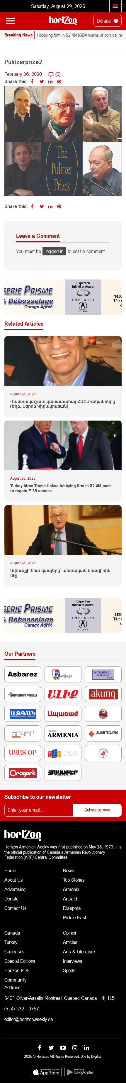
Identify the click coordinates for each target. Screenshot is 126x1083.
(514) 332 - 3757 (21, 1008)
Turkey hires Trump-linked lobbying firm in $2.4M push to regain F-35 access (61, 488)
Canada (12, 932)
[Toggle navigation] (10, 21)
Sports (69, 970)
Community (15, 979)
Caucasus (14, 951)
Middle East (74, 917)
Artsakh (70, 898)
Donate (104, 21)
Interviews (72, 961)
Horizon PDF (16, 970)
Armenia (71, 889)
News (68, 870)
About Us (13, 880)
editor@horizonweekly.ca (28, 1019)
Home (10, 870)
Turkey (10, 942)
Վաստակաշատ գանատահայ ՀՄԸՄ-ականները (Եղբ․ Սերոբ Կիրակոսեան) (62, 404)
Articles (70, 942)
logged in (54, 251)
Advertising (15, 889)
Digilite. (96, 1056)
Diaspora (72, 908)
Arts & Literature (79, 951)
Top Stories (74, 880)
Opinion (70, 932)
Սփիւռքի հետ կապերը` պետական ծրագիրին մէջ (60, 573)
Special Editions (19, 961)
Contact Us (15, 908)
